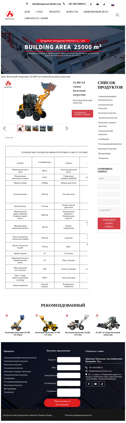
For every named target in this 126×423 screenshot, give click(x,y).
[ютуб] (97, 4)
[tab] (9, 138)
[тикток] (104, 4)
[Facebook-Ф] (91, 4)
